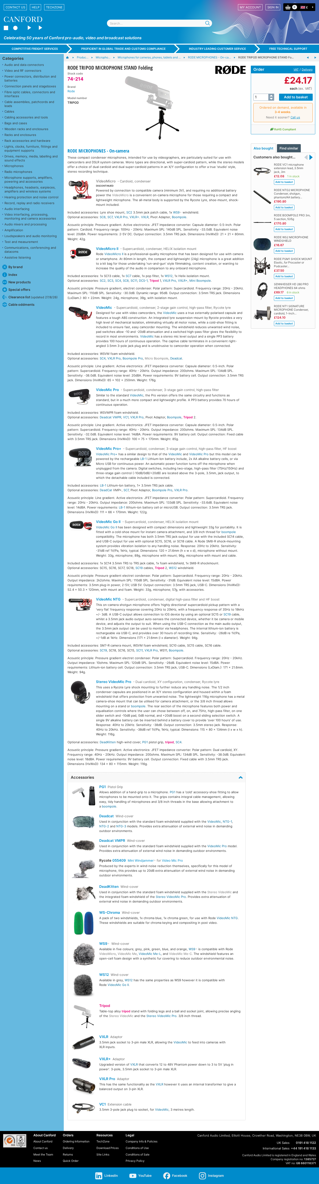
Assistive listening (17, 257)
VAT (296, 69)
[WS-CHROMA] (83, 924)
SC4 (118, 280)
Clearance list (33, 297)
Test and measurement (21, 242)
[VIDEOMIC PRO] (80, 397)
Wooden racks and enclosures (26, 129)
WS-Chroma (109, 912)
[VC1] (83, 1109)
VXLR (145, 217)
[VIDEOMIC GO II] (80, 526)
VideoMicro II (107, 248)
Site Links (102, 1154)
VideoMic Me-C (180, 954)
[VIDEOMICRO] (80, 190)
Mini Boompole (200, 280)
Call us (295, 117)
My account (250, 7)
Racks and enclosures (20, 135)
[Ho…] (70, 57)
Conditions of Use (137, 1148)
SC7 (110, 217)
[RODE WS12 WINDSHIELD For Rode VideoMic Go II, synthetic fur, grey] (308, 57)
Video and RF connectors (22, 70)
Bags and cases (15, 123)
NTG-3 (121, 826)
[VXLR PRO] (83, 1087)
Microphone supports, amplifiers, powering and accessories (28, 179)
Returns (68, 1154)
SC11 (134, 280)
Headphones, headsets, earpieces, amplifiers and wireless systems (30, 189)
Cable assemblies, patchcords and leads (29, 104)
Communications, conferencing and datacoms (30, 249)
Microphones (14, 166)
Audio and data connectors (24, 65)
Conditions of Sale (137, 1154)
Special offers (19, 290)
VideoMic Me (127, 954)
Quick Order (70, 1161)
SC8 (103, 217)
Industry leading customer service (217, 48)
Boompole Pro (133, 358)
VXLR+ (134, 217)
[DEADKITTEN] (83, 895)
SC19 (139, 568)
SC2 (129, 212)
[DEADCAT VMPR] (83, 846)
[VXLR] (83, 1044)
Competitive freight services (35, 48)
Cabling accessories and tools (26, 117)
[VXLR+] (83, 1064)
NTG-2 (104, 826)
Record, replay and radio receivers (29, 203)
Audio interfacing (16, 209)
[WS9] (83, 955)
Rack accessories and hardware (27, 140)
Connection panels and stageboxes (30, 86)
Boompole (179, 217)
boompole (228, 532)
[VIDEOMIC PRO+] (80, 458)
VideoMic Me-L (150, 954)
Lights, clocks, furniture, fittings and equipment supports (30, 148)
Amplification (13, 230)
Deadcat (176, 358)
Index (12, 275)
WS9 (176, 212)
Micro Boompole (156, 358)
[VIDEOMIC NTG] (80, 605)
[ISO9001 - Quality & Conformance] (14, 1141)
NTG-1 (227, 821)
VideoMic (104, 307)
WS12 (169, 276)
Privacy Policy (135, 1161)
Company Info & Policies (141, 1141)
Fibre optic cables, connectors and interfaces (29, 94)
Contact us (15, 7)
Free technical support (288, 48)
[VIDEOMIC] (80, 314)
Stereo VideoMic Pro (113, 681)
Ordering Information (76, 1141)
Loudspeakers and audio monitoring (30, 236)
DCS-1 (143, 280)
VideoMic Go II (108, 521)
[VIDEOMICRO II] (80, 254)
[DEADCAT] (83, 822)
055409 (119, 860)
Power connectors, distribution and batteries (30, 78)
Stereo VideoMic (219, 892)
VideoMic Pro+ (108, 448)
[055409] (83, 869)
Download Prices (107, 1148)
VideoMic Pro (107, 390)
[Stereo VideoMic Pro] (80, 693)
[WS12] (83, 986)
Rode (71, 91)
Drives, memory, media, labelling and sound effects (31, 158)
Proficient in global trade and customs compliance (123, 48)
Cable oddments (21, 304)
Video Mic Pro (172, 860)
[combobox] (159, 23)
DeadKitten (108, 742)
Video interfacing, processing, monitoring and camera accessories (30, 216)
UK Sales (283, 1143)
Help (35, 7)
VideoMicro (106, 181)
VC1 (125, 417)
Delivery (307, 69)
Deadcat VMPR (110, 417)
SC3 (110, 280)
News (37, 1161)
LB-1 (143, 459)
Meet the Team (43, 1154)
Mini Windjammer (141, 860)
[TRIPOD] (83, 1017)
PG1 (145, 742)
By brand (15, 267)
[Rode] (229, 69)
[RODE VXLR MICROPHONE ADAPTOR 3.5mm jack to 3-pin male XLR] (315, 57)
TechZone (54, 7)
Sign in (273, 7)
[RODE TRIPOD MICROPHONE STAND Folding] (152, 107)
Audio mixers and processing (25, 224)
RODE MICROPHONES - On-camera (98, 151)
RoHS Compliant (285, 129)
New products (19, 282)
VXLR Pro (121, 217)
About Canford (42, 1141)
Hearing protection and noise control (31, 197)
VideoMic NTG (108, 599)
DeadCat (106, 490)
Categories (13, 58)
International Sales (276, 1148)
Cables (9, 111)
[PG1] (83, 796)
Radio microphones (18, 172)
